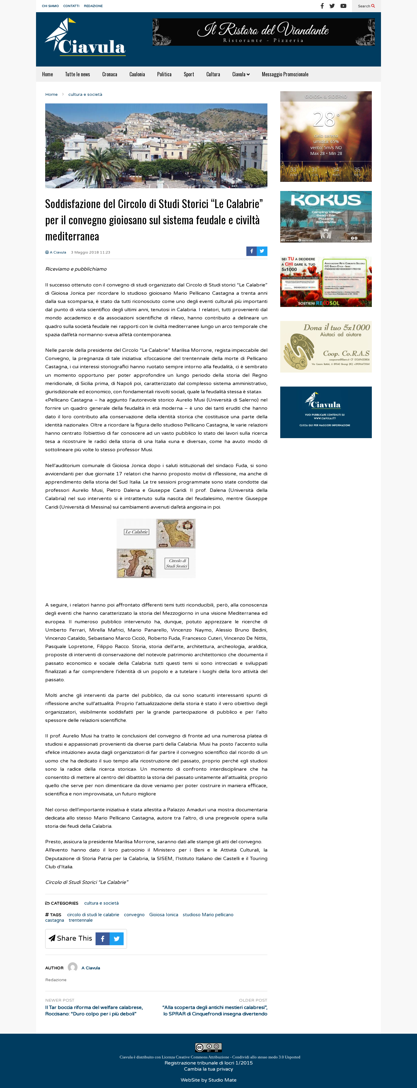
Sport (189, 74)
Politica (164, 74)
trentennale (81, 920)
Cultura (213, 74)
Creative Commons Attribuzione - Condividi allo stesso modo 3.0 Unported (238, 1057)
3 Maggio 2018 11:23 (91, 252)
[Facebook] (322, 6)
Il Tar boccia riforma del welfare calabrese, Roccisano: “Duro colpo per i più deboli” (94, 1010)
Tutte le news (77, 74)
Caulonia (137, 74)
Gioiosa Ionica (163, 914)
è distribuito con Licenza (210, 1057)
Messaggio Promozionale (285, 74)
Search (364, 6)
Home (47, 74)
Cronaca (109, 74)
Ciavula (239, 74)
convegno (134, 914)
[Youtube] (343, 6)
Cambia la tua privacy (208, 1069)
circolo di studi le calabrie (93, 914)
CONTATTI (71, 6)
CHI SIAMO (50, 6)
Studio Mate (223, 1080)
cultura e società (101, 903)
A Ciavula (57, 252)
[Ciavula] (88, 39)
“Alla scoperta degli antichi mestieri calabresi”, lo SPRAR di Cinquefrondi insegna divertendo (214, 1010)
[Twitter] (332, 6)
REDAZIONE (93, 6)
